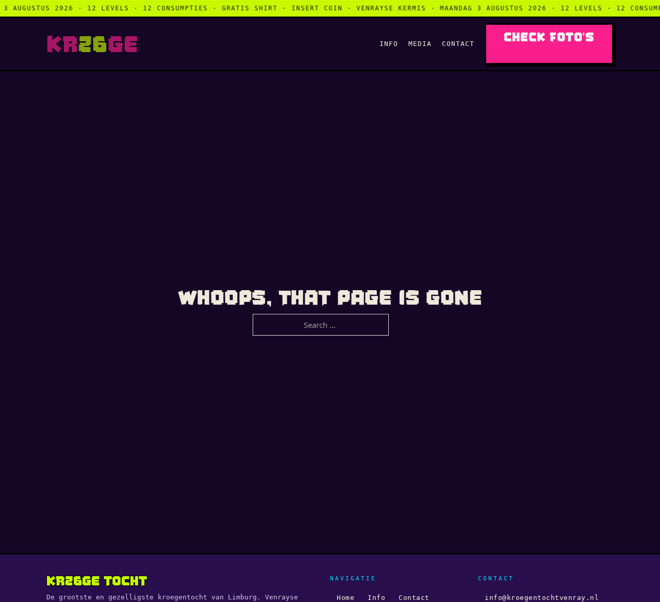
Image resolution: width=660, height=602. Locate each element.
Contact (458, 43)
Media (420, 43)
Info (389, 43)
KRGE (92, 44)
